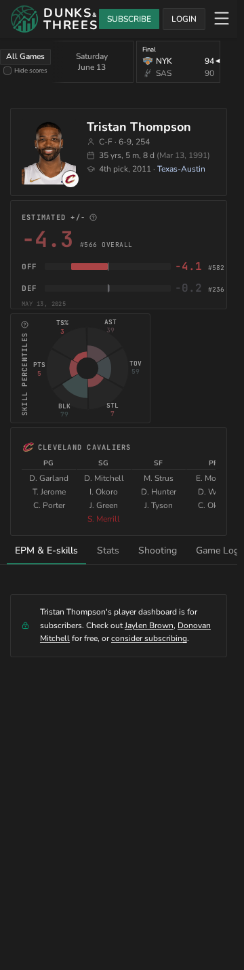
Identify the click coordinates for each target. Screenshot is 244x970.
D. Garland (48, 478)
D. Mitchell (104, 478)
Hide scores (30, 70)
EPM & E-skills (46, 550)
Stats (108, 550)
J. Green (103, 505)
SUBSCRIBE (129, 19)
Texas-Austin (181, 168)
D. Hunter (158, 491)
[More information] (93, 217)
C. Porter (49, 505)
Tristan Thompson (139, 127)
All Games (25, 56)
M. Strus (159, 478)
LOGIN (184, 19)
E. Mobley (214, 478)
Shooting (157, 550)
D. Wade (213, 491)
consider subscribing (149, 638)
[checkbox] (7, 70)
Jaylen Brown (149, 625)
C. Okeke (214, 505)
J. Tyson (158, 505)
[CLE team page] (70, 179)
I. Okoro (103, 491)
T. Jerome (49, 491)
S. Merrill (103, 518)
